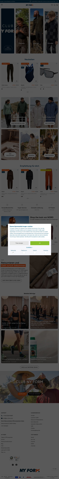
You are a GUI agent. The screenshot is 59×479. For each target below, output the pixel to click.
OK (40, 243)
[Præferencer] (24, 253)
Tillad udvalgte (19, 243)
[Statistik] (35, 253)
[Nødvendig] (13, 253)
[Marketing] (46, 253)
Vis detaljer (29, 247)
